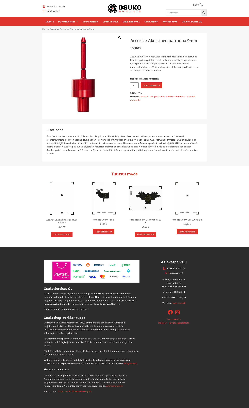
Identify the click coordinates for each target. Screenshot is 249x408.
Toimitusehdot (173, 319)
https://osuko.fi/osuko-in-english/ (75, 391)
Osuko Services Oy (192, 21)
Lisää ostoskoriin (151, 85)
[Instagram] (177, 312)
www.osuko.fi (178, 303)
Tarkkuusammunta (175, 96)
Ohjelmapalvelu (131, 21)
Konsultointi (151, 21)
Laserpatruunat (157, 96)
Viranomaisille (90, 21)
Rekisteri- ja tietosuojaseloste (173, 322)
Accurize (55, 29)
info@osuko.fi (130, 363)
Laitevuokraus (110, 21)
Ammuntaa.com (114, 386)
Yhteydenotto (170, 21)
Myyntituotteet (66, 21)
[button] (119, 37)
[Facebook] (170, 312)
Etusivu (50, 21)
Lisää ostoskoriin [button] (62, 234)
